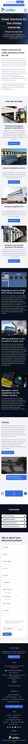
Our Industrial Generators (10, 522)
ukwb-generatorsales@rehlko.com (15, 670)
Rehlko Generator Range (13, 701)
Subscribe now (13, 656)
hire (2, 78)
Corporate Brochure (8, 516)
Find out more (13, 143)
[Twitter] (12, 727)
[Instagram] (20, 727)
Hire (20, 697)
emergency (16, 76)
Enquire (20, 1)
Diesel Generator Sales (11, 697)
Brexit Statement (13, 724)
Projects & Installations (13, 694)
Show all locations (13, 734)
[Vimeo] (17, 727)
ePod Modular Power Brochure (11, 526)
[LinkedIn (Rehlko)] (10, 727)
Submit (6, 634)
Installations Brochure (9, 519)
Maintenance (5, 699)
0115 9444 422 (12, 1)
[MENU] (25, 10)
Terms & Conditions (13, 717)
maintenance (6, 78)
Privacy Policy (16, 715)
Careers (9, 715)
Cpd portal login (14, 706)
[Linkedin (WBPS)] (7, 727)
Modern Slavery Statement (17, 722)
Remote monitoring (6, 296)
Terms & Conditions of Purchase (13, 719)
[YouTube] (15, 727)
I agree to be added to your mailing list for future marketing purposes (14, 621)
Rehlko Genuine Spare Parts (17, 699)
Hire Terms (5, 722)
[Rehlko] (14, 737)
